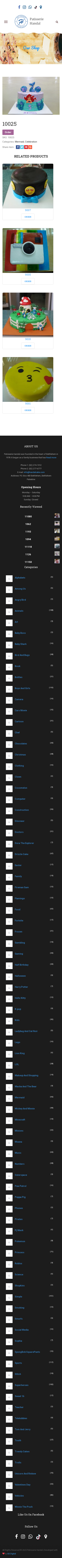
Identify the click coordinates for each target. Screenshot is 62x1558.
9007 (28, 210)
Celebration (31, 141)
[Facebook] (18, 147)
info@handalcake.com (34, 472)
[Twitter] (22, 147)
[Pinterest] (26, 147)
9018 (28, 339)
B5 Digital (11, 1554)
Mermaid (19, 141)
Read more (51, 457)
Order (8, 132)
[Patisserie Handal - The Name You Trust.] (30, 21)
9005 (28, 274)
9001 (28, 403)
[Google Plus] (30, 147)
